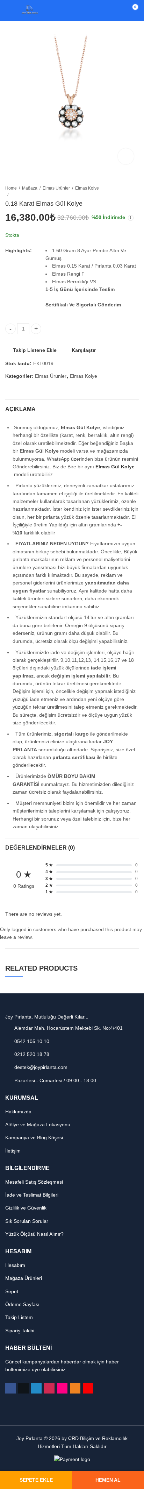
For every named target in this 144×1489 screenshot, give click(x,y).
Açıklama (20, 409)
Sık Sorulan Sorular (26, 1221)
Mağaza (29, 188)
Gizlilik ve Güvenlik (25, 1208)
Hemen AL (108, 1480)
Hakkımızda (18, 1111)
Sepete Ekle (36, 1480)
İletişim (13, 1151)
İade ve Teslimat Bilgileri (31, 1195)
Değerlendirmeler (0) (40, 848)
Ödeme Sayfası (22, 1304)
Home (11, 188)
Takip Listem (19, 1317)
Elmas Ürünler (56, 188)
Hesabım (15, 1265)
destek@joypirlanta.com (40, 1067)
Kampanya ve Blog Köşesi (34, 1137)
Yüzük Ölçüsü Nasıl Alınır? (34, 1234)
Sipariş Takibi (19, 1330)
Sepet (11, 1291)
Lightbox (126, 156)
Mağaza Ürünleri (23, 1278)
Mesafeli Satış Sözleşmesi (34, 1182)
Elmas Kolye (87, 188)
